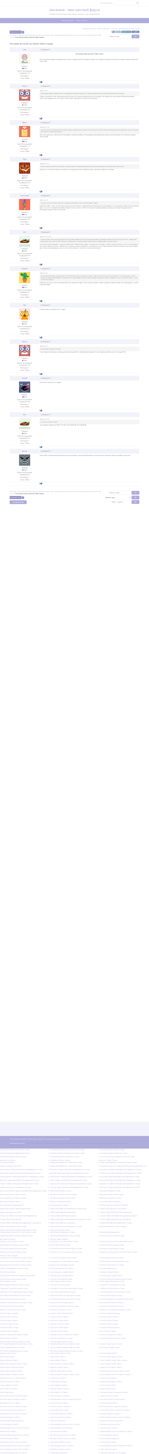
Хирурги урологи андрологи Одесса (12, 1367)
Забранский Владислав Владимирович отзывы (116, 1223)
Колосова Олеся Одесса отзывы (111, 1295)
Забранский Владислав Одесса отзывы (13, 1226)
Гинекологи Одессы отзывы (9, 1324)
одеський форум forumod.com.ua (84, 1143)
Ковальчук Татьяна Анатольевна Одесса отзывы (116, 1241)
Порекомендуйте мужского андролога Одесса (15, 1445)
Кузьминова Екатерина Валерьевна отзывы (64, 1157)
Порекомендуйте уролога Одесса (61, 1428)
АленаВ (24, 378)
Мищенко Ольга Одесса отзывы (60, 1310)
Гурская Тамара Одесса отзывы (111, 1344)
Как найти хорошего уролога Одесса (112, 1399)
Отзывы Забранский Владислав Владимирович (116, 1212)
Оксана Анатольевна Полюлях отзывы (63, 1258)
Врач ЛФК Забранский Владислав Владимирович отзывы (69, 1173)
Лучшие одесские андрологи (109, 1438)
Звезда (24, 451)
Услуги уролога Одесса (108, 1385)
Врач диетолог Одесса (7, 1160)
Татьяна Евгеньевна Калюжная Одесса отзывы (66, 1248)
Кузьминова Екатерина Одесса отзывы (13, 1157)
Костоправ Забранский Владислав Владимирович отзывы (120, 1176)
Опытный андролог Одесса (109, 1435)
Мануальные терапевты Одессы (110, 1198)
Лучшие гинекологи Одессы (109, 1324)
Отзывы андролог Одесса (58, 1381)
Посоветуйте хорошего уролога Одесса (13, 1453)
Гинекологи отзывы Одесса (59, 1327)
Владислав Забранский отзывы (10, 1166)
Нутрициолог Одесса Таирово (60, 1160)
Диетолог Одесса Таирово (109, 1160)
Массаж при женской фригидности (62, 1302)
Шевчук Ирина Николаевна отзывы (112, 1245)
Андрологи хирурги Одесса (59, 1367)
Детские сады (73, 35)
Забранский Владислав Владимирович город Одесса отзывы (70, 1219)
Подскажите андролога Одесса (60, 1442)
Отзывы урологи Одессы (108, 1378)
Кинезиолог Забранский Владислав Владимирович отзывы (70, 1169)
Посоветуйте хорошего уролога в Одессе (14, 1396)
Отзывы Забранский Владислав (10, 1219)
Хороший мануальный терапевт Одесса (13, 1198)
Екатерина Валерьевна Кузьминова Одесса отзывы (67, 1149)
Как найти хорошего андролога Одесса (13, 1399)
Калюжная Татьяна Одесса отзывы (112, 1248)
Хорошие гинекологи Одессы (60, 1324)
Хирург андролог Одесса (58, 1360)
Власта (24, 86)
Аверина (24, 268)
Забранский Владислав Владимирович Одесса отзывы (18, 1230)
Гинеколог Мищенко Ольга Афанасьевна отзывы (116, 1299)
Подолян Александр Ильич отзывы (112, 1265)
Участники (114, 28)
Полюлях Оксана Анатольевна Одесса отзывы (116, 1279)
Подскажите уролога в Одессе (10, 1403)
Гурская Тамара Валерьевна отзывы (12, 1347)
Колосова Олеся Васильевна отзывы (12, 1299)
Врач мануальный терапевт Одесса (112, 1194)
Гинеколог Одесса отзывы (59, 1331)
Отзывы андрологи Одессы (9, 1385)
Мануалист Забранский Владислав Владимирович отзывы (19, 1180)
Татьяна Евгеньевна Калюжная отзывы (13, 1248)
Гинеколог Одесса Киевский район (61, 1313)
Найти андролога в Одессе (59, 1392)
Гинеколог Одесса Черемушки (110, 1313)
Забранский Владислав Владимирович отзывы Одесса (68, 1208)
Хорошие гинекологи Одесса (110, 1327)
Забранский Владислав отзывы (10, 1212)
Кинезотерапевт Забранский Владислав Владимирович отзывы (21, 1169)
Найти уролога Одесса (57, 1421)
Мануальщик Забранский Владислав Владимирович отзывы (120, 1180)
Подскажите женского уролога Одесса (13, 1378)
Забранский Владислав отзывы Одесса (113, 1208)
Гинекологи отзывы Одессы (59, 1320)
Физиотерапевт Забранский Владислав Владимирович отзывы (71, 1176)
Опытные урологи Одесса (108, 1403)
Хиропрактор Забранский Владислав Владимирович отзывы (120, 1169)
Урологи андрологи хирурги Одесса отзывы (65, 1374)
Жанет (24, 122)
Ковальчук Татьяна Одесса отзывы (12, 1241)
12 (50, 451)
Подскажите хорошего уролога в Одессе (13, 1442)
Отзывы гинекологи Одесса (9, 1331)
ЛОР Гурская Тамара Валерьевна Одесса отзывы (66, 1351)
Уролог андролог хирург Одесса (111, 1364)
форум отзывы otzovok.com (34, 1143)
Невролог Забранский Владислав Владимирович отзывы (19, 1184)
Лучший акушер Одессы (8, 1272)
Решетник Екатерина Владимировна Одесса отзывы (67, 1153)
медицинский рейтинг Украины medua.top (59, 1143)
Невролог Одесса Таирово (9, 1255)
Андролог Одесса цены (108, 1389)
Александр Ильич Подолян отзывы (112, 1258)
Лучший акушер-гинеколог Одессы (61, 1268)
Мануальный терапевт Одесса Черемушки (114, 1205)
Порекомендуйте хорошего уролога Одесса (14, 1435)
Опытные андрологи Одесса (9, 1424)
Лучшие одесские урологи (59, 1453)
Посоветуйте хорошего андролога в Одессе (115, 1410)
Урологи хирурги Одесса (108, 1353)
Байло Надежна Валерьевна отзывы (112, 1281)
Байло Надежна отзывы (8, 1281)
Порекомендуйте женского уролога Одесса (14, 1428)
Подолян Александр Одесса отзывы (62, 1265)
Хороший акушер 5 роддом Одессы (61, 1275)
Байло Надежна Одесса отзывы (60, 1281)
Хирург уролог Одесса (57, 1357)
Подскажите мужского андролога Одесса (114, 1392)
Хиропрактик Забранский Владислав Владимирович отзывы (20, 1173)
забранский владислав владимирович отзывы (15, 1187)
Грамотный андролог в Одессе (10, 1417)
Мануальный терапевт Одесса (10, 1201)
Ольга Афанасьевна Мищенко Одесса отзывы (15, 1295)
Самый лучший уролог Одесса (10, 1381)
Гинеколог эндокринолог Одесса (111, 1334)
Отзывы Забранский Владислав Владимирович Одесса (118, 1216)
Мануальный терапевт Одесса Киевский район (15, 1208)
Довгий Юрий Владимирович (110, 1232)
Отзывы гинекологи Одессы (59, 1317)
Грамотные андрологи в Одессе (60, 1417)
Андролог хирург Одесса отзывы (61, 1371)
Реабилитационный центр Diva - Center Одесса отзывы (18, 1232)
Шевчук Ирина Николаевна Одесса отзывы (14, 1245)
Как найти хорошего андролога (60, 1406)
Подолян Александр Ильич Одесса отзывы (14, 1268)
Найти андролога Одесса (108, 1449)
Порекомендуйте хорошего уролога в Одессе (115, 1417)
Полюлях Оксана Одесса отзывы (61, 1279)
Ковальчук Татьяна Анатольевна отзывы (64, 1241)
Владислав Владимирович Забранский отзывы (66, 1162)
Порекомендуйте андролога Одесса (12, 1421)
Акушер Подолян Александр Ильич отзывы (114, 1261)
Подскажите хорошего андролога (111, 1421)
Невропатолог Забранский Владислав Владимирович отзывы (71, 1184)
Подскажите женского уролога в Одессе (13, 1413)
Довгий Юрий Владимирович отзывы (62, 1232)
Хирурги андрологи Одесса (9, 1360)
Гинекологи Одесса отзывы (9, 1327)
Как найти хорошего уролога (110, 1424)
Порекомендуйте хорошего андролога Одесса (65, 1399)
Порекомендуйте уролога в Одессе (61, 1445)
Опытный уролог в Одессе (109, 1428)
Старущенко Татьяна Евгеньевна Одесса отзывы (16, 1258)
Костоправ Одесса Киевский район (12, 1205)
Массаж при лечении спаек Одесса (112, 1302)
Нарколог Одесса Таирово (59, 1239)
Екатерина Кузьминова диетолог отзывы (114, 1153)
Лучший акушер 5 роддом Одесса (111, 1275)
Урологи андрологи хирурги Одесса (62, 1364)
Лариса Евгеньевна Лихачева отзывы (62, 1292)
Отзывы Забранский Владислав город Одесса (115, 1219)
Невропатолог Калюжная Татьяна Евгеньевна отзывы (118, 1252)
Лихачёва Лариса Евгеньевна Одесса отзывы (15, 1342)
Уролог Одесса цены (7, 1392)
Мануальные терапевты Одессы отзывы (63, 1194)
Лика (24, 159)
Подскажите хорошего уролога (60, 1449)
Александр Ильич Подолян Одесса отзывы (64, 1261)
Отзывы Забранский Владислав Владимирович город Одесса (20, 1223)
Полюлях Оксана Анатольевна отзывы (13, 1279)
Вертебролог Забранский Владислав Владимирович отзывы (120, 1184)
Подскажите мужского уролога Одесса (113, 1453)
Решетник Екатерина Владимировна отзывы (14, 1153)
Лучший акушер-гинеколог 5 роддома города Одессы (17, 1275)
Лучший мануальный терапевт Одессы (63, 1198)
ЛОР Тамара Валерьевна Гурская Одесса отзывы (16, 1344)
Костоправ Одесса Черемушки (110, 1201)
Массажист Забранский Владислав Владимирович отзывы (120, 1187)
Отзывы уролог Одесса (58, 1378)
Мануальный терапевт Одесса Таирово (113, 1226)
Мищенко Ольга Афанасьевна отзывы (13, 1310)
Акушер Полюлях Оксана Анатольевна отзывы (15, 1265)
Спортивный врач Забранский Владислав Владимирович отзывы (22, 1176)
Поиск (133, 28)
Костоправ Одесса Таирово (59, 1205)
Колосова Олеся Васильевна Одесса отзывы (65, 1299)
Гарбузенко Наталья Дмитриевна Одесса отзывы (16, 1292)
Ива (24, 305)
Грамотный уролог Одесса (59, 1403)
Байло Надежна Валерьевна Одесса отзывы (14, 1285)
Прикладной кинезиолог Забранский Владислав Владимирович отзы (123, 1166)
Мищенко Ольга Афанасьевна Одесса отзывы (115, 1310)
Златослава (24, 195)
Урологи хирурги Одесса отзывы (111, 1357)
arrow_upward (144, 1449)
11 (50, 414)
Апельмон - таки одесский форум (74, 10)
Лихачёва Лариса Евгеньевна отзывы (112, 1338)
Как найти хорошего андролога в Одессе (13, 1406)
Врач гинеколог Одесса (108, 1331)
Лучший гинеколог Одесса (9, 1317)
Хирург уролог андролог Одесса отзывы (13, 1364)
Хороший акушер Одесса (108, 1268)
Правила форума (124, 28)
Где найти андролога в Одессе (110, 1413)
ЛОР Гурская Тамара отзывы (110, 1347)
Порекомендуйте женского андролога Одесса (115, 1374)
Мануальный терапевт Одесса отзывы (13, 1194)
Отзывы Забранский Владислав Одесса (63, 1216)
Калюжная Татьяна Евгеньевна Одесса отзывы (66, 1252)
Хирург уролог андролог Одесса (111, 1367)
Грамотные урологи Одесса (109, 1396)
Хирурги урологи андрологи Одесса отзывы (115, 1371)
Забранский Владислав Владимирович (63, 1212)
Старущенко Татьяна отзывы (60, 1285)
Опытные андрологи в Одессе (60, 1396)
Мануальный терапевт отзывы (110, 1191)
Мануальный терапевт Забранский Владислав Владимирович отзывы (23, 1191)
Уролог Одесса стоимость (9, 1389)
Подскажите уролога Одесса (9, 1438)
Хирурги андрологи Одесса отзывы (12, 1374)
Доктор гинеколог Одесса (8, 1338)
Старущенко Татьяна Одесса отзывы (112, 1285)
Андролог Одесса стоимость (60, 1389)
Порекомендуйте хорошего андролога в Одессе (116, 1431)
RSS (137, 28)
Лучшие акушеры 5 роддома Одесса (62, 1272)
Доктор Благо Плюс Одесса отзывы (112, 1236)
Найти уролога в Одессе (8, 1431)
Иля (24, 232)
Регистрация (104, 3)
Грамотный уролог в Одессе (59, 1410)
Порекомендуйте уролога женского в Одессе (65, 1424)
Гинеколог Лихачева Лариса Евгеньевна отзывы (16, 1302)
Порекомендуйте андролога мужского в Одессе (116, 1445)
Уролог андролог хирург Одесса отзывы (113, 1360)
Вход (110, 3)
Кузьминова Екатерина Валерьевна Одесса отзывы (117, 1157)
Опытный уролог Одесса (108, 1442)
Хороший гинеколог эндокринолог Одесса (64, 1334)
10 (50, 378)
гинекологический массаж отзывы (112, 1306)
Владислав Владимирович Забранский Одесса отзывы (118, 1162)
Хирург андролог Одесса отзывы (11, 1371)
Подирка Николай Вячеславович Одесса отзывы (16, 1236)
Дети (66, 35)
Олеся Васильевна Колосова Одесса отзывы (115, 1292)
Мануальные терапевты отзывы (60, 1191)
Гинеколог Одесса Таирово (9, 1313)
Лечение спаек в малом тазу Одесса (12, 1306)
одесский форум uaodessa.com (107, 1143)
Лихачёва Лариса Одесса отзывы (61, 1342)
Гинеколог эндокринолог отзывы (61, 1338)
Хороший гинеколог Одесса (109, 1317)
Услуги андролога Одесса (59, 1385)
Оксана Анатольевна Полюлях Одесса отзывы (15, 1261)
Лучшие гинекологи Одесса (109, 1320)
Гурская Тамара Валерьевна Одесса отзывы (65, 1347)
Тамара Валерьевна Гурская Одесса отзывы (65, 1344)
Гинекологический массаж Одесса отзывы (64, 1306)
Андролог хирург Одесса (8, 1353)
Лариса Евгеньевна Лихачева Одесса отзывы (65, 1295)
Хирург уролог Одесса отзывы (60, 1353)
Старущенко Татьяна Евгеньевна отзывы (14, 1288)
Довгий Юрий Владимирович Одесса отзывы (65, 1236)
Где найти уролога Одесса (59, 1431)
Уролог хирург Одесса (7, 1357)
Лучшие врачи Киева (7, 1162)
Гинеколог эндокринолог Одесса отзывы (14, 1334)
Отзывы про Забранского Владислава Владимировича (18, 1216)
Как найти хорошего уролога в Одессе (63, 1435)
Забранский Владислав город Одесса (62, 1223)
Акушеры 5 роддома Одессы (109, 1272)
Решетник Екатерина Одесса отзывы (112, 1149)
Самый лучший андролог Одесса (111, 1381)
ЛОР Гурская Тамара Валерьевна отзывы (14, 1351)
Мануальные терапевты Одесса (60, 1201)
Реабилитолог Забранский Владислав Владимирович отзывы (121, 1173)
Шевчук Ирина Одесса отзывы (60, 1245)
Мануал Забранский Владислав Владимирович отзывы (68, 1180)
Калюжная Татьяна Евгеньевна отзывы (13, 1252)
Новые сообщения (103, 28)
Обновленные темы (89, 28)
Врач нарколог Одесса (7, 1239)
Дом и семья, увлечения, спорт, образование (48, 35)
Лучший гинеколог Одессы (9, 1320)
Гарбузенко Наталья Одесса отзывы (112, 1288)
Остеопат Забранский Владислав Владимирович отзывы (69, 1187)
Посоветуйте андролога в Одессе (61, 1413)
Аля (24, 49)
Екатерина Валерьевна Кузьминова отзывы (14, 1149)
